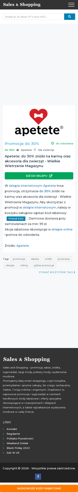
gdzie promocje (44, 265)
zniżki (48, 258)
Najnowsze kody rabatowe (39, 488)
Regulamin (13, 433)
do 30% (45, 191)
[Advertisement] (39, 63)
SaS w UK (13, 452)
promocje (19, 258)
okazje (10, 265)
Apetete (26, 149)
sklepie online (62, 229)
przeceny (64, 258)
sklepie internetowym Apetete (32, 186)
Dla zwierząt (46, 149)
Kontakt (12, 428)
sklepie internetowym (39, 207)
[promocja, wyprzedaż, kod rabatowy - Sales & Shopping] (22, 4)
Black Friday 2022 (18, 447)
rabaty (35, 258)
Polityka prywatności (20, 438)
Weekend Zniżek (17, 443)
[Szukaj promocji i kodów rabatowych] (69, 16)
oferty (24, 265)
